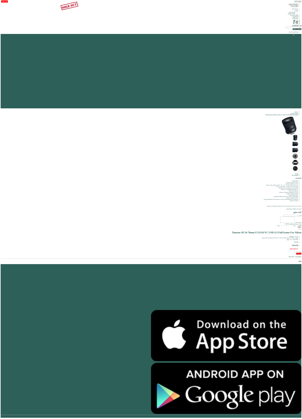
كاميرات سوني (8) (290, 40)
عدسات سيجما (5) (290, 52)
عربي (292, 6)
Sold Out (299, 253)
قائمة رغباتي (295, 303)
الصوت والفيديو (294, 80)
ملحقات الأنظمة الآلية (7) (288, 98)
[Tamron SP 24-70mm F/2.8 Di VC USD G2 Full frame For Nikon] (289, 134)
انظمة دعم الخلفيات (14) (288, 89)
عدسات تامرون (294, 113)
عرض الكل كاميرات (293, 46)
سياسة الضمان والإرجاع (292, 273)
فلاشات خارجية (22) (290, 62)
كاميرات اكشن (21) (290, 42)
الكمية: (299, 252)
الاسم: (299, 215)
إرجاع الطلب (295, 281)
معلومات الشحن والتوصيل (291, 269)
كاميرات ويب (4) (291, 43)
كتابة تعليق (291, 256)
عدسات (296, 48)
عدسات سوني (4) (290, 51)
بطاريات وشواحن (293, 101)
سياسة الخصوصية (293, 271)
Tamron (291, 236)
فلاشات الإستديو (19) (289, 65)
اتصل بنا (296, 280)
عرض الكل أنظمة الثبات (292, 100)
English (291, 4)
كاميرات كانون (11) (290, 39)
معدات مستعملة (294, 106)
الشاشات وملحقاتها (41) (289, 83)
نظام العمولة (295, 292)
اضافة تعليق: (298, 222)
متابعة (299, 227)
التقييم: (299, 225)
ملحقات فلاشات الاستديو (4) (288, 67)
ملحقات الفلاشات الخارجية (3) (287, 64)
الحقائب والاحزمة (293, 103)
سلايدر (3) (292, 97)
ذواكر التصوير (294, 104)
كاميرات (296, 37)
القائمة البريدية (294, 304)
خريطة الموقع (294, 283)
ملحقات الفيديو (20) (290, 85)
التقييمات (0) (295, 175)
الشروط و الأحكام (293, 272)
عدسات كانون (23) (290, 49)
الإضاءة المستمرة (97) (289, 74)
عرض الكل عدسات (293, 60)
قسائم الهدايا (295, 290)
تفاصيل (296, 173)
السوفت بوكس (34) (290, 76)
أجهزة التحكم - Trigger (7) (288, 68)
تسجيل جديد (292, 12)
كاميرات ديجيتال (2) (290, 45)
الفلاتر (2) (292, 58)
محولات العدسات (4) (289, 55)
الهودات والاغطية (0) (290, 57)
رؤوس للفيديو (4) (290, 95)
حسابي (296, 300)
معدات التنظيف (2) (290, 77)
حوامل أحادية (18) (290, 92)
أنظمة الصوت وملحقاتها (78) (288, 82)
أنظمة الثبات (295, 88)
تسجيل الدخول (291, 13)
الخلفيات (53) (291, 71)
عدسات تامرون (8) (290, 54)
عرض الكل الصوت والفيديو (291, 86)
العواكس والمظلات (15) (289, 70)
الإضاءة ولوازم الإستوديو (292, 61)
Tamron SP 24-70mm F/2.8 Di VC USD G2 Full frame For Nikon (281, 114)
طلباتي (296, 301)
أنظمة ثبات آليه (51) (290, 94)
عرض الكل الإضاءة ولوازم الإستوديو (289, 79)
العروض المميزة (294, 107)
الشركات (296, 289)
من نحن (296, 268)
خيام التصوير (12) (290, 73)
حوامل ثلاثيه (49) (291, 91)
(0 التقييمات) (298, 256)
